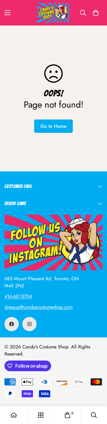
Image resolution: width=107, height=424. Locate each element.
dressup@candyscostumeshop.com (38, 307)
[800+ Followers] (29, 324)
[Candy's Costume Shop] (53, 12)
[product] (13, 415)
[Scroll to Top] (96, 393)
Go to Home (53, 126)
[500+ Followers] (11, 324)
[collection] (41, 415)
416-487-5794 (18, 296)
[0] (96, 13)
